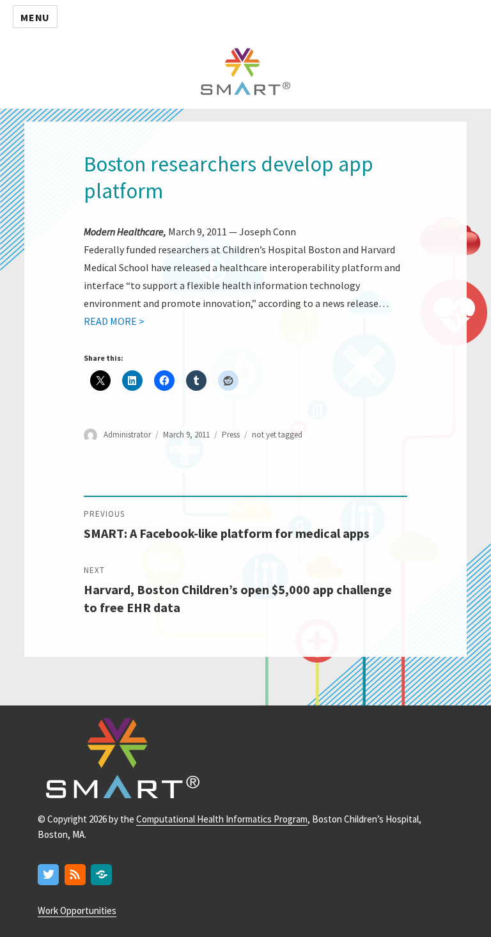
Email (102, 875)
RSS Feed (76, 875)
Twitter (49, 875)
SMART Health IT (245, 70)
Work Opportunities (77, 910)
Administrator (127, 434)
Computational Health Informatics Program (222, 819)
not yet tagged (277, 434)
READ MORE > (114, 321)
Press (231, 434)
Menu (35, 17)
